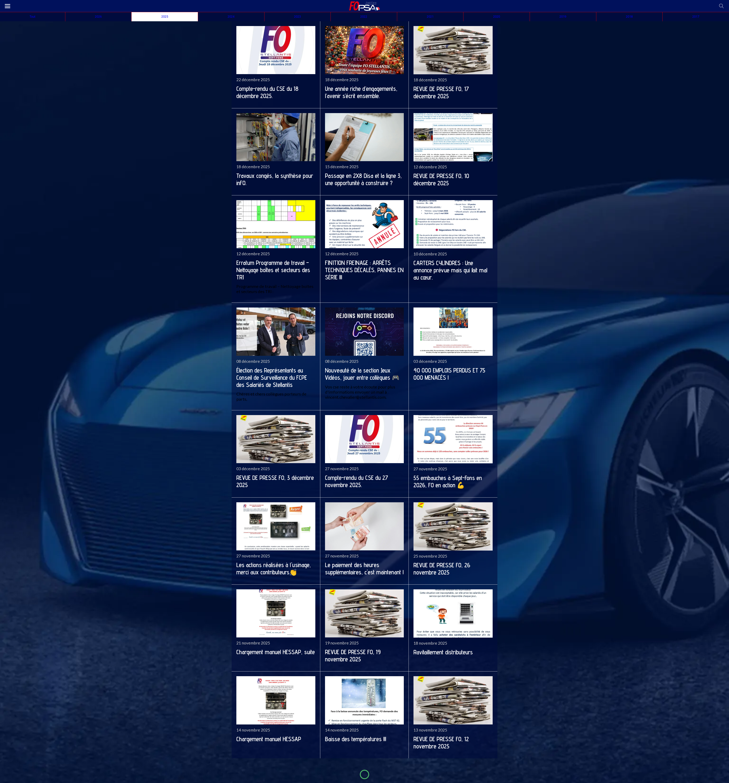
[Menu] (7, 6)
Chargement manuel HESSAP (268, 739)
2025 (164, 16)
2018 (629, 16)
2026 (98, 16)
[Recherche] (721, 6)
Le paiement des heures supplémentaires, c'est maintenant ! (364, 568)
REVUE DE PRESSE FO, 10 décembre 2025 (441, 179)
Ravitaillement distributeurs (443, 652)
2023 (297, 16)
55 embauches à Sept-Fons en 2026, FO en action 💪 (447, 481)
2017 (695, 16)
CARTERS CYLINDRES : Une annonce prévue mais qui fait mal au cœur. (450, 270)
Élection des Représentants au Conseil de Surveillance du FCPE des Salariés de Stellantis (271, 377)
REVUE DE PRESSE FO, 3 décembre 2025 (275, 481)
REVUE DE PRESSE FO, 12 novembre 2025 (441, 742)
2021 (430, 16)
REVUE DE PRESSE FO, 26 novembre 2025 (441, 568)
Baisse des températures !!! (355, 739)
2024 (231, 16)
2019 (562, 16)
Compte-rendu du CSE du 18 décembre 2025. (267, 92)
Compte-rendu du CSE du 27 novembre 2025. (356, 481)
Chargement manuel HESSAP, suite (275, 651)
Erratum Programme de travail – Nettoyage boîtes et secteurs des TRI (273, 270)
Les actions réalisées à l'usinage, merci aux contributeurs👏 (273, 568)
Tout (32, 16)
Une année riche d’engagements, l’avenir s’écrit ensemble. (361, 92)
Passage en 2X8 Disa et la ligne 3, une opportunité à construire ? (363, 179)
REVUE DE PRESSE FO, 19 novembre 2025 (353, 655)
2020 (496, 16)
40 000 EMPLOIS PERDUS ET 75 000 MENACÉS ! (449, 374)
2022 (363, 16)
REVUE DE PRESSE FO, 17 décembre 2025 (441, 92)
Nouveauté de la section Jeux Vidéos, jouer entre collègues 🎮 (362, 374)
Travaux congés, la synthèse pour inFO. (274, 179)
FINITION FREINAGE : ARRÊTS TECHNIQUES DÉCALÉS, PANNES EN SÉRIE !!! (364, 270)
